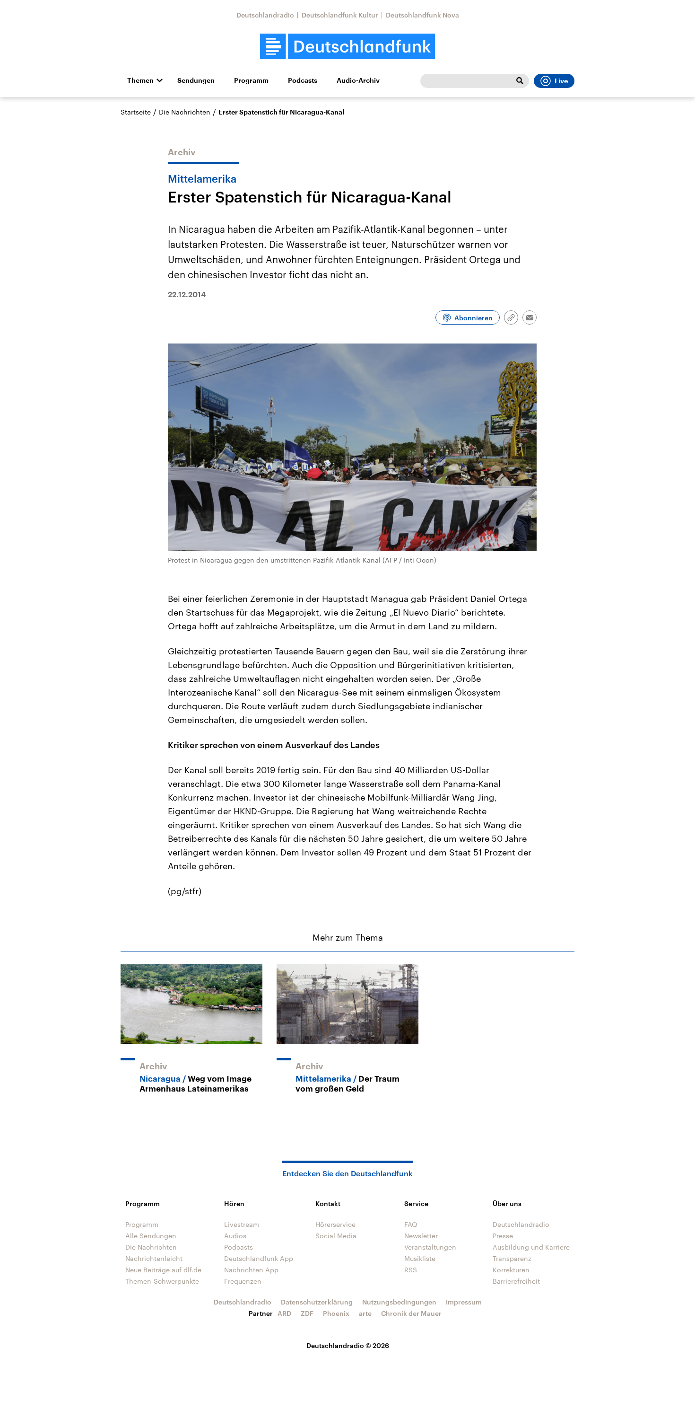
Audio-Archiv (358, 80)
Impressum (464, 1302)
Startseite (136, 112)
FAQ (410, 1224)
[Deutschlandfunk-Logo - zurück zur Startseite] (347, 47)
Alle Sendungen (150, 1236)
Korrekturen (511, 1270)
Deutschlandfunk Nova (422, 15)
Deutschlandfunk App (258, 1258)
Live (561, 81)
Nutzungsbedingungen (399, 1302)
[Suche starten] (520, 81)
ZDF (307, 1313)
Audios (235, 1236)
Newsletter (421, 1236)
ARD (284, 1313)
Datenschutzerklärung (317, 1302)
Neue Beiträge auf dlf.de (163, 1270)
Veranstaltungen (430, 1247)
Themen (140, 80)
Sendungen (196, 80)
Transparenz (512, 1258)
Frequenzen (242, 1281)
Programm (251, 80)
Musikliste (419, 1258)
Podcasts (302, 80)
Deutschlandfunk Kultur (340, 15)
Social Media (335, 1236)
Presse (503, 1236)
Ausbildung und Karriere (531, 1247)
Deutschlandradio (265, 15)
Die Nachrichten (184, 112)
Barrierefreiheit (516, 1281)
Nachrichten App (251, 1270)
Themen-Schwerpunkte (162, 1281)
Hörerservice (335, 1224)
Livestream (241, 1224)
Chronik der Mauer (411, 1313)
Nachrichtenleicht (153, 1258)
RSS (410, 1270)
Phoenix (336, 1313)
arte (365, 1313)
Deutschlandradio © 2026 (347, 1345)
